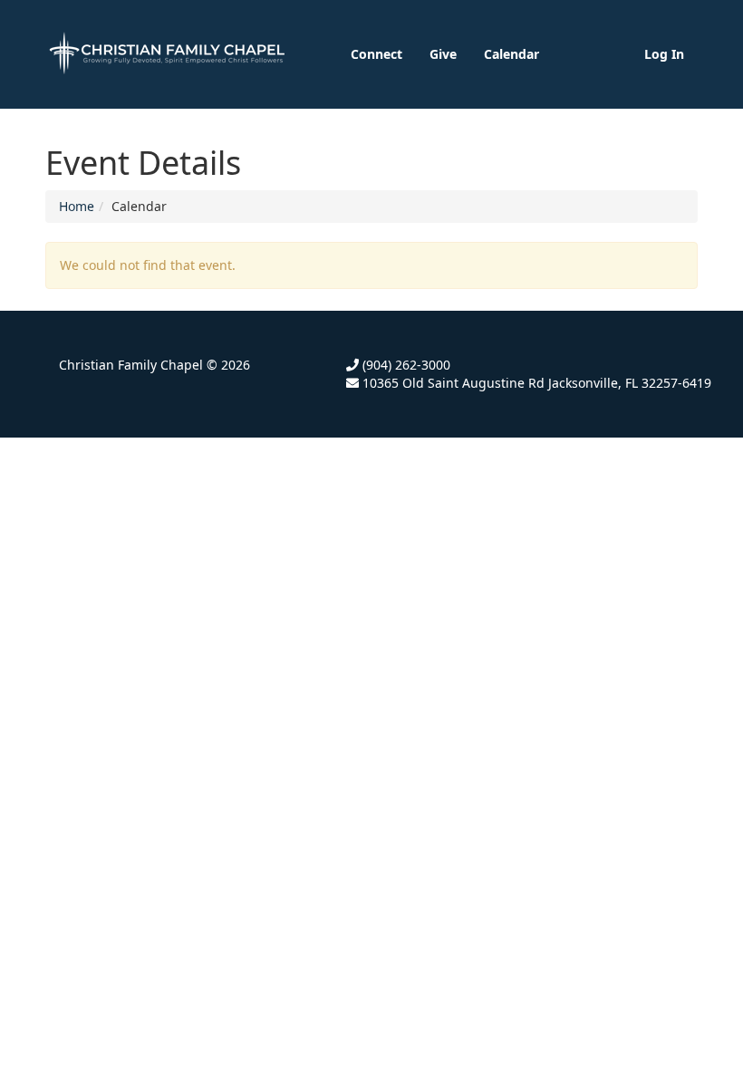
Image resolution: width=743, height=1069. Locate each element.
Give (443, 54)
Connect (376, 54)
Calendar (511, 54)
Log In (664, 54)
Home (76, 206)
